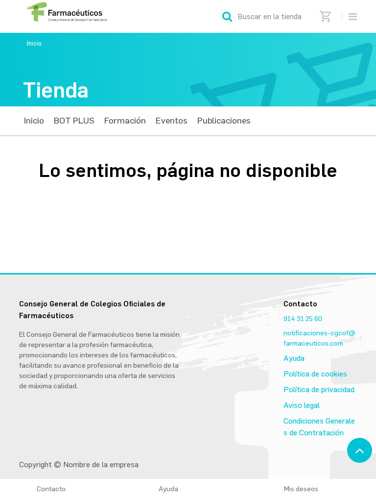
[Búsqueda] (227, 16)
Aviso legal (301, 405)
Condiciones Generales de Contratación (319, 426)
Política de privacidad (318, 389)
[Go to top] (359, 450)
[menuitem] (34, 120)
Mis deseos (304, 489)
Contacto (51, 489)
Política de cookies (315, 373)
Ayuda (294, 358)
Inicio (34, 43)
